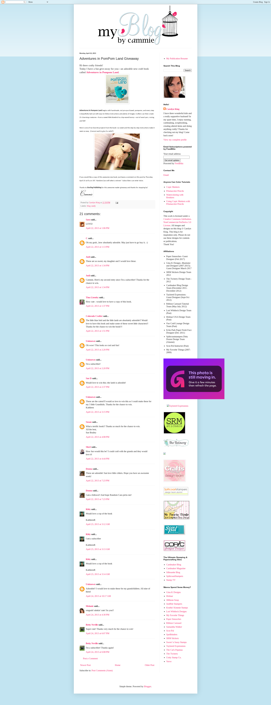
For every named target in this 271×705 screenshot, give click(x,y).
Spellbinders (171, 634)
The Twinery (172, 653)
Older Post (149, 665)
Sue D (89, 378)
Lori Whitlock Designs (176, 611)
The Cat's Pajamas (174, 650)
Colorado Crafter (94, 316)
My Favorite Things (175, 615)
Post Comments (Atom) (102, 670)
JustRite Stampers (174, 604)
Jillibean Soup (172, 600)
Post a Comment (90, 658)
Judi (88, 257)
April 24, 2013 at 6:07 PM (97, 633)
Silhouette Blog (173, 572)
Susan (89, 422)
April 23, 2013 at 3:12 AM (98, 524)
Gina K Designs (173, 592)
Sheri (88, 447)
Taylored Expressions (175, 646)
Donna (89, 469)
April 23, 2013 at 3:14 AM (98, 574)
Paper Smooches (173, 619)
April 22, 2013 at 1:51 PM (97, 331)
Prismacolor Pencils (175, 191)
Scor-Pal (170, 630)
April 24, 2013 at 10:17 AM (98, 596)
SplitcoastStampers (174, 576)
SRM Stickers (172, 638)
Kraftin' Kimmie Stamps (177, 607)
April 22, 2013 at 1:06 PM (97, 228)
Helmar (169, 596)
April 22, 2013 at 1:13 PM (97, 247)
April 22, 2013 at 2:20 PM (97, 349)
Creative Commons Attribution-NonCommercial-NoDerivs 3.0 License (177, 222)
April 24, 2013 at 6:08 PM (97, 652)
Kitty (88, 509)
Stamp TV (171, 580)
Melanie (89, 606)
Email (166, 175)
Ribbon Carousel (173, 623)
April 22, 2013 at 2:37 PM (97, 387)
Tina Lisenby (92, 297)
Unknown (90, 341)
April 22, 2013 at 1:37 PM (97, 306)
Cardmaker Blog (173, 564)
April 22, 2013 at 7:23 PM (97, 480)
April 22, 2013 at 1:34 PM (97, 265)
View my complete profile (175, 140)
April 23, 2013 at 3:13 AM (98, 549)
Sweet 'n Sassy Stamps (176, 642)
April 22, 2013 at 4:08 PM (97, 437)
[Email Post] (117, 202)
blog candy (91, 206)
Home (117, 665)
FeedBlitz (179, 163)
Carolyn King (172, 109)
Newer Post (85, 665)
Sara (88, 219)
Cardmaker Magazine (175, 568)
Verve (168, 661)
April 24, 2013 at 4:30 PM (97, 615)
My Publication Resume (177, 58)
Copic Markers (173, 187)
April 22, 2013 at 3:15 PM (97, 412)
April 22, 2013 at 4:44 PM (97, 458)
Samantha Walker (174, 627)
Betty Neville (92, 625)
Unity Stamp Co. (173, 657)
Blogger (147, 686)
